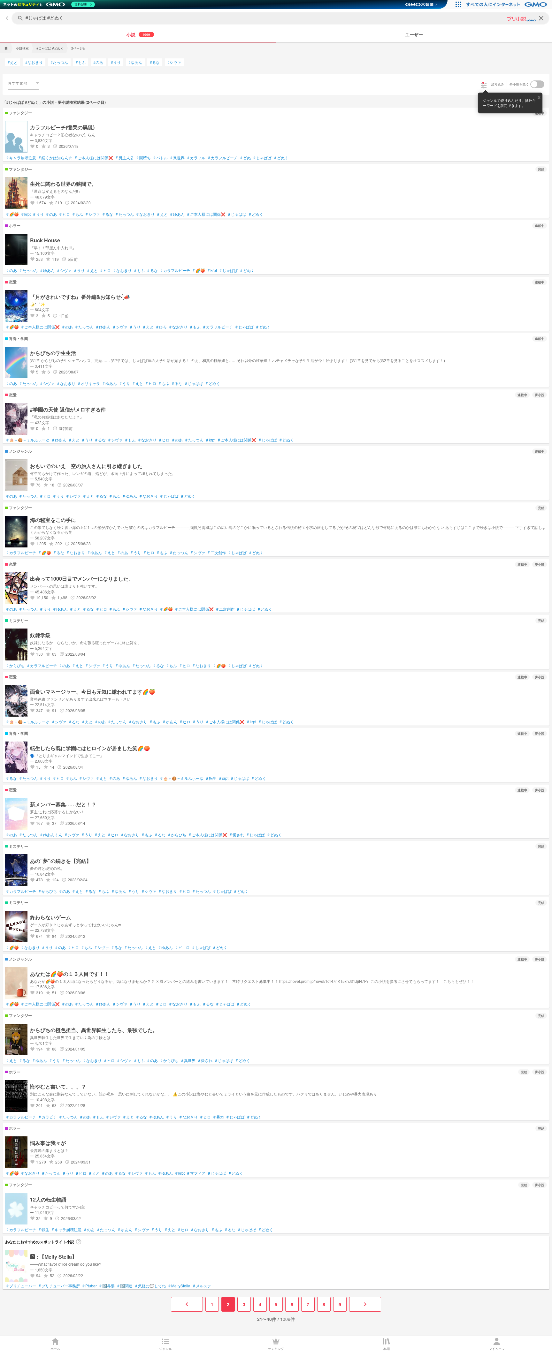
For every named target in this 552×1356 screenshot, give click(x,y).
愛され (237, 834)
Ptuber (89, 1285)
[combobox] (23, 83)
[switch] (537, 84)
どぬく (281, 157)
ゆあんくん (51, 834)
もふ (81, 62)
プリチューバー (21, 1285)
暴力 (218, 1116)
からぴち (15, 665)
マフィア (196, 1173)
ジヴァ (113, 1116)
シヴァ (174, 62)
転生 (211, 778)
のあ (98, 62)
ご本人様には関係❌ (94, 157)
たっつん (59, 62)
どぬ (245, 157)
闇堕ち (143, 157)
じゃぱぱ (262, 157)
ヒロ (64, 214)
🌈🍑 (12, 214)
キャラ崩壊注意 (21, 157)
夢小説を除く (519, 84)
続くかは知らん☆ (55, 157)
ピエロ (182, 947)
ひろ (161, 326)
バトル (160, 157)
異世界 (177, 157)
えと (13, 62)
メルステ (202, 1285)
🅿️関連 (125, 1285)
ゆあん (135, 62)
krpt (26, 214)
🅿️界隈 (107, 1285)
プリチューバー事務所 (59, 1285)
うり (116, 62)
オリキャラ (89, 383)
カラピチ (48, 1116)
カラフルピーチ (223, 157)
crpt (223, 778)
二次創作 (217, 552)
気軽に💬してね (150, 1285)
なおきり (34, 62)
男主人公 (125, 157)
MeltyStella (179, 1285)
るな (155, 62)
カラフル (196, 157)
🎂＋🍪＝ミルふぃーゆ (28, 439)
